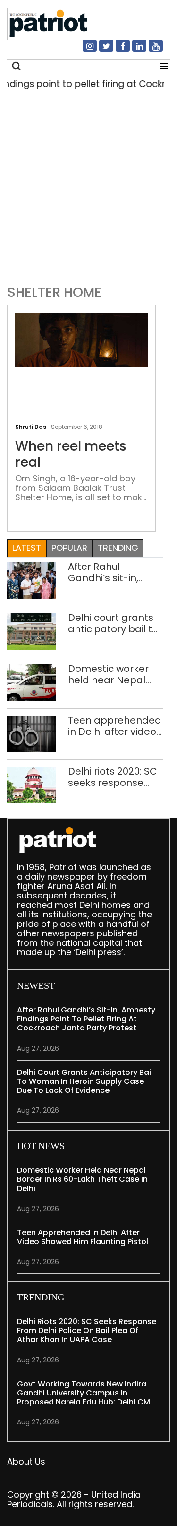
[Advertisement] (88, 190)
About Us (26, 1461)
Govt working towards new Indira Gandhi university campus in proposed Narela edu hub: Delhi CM (83, 1392)
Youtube (150, 50)
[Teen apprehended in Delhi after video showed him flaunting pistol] (31, 733)
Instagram (84, 50)
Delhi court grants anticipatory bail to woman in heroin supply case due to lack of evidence (113, 623)
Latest (26, 548)
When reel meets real (70, 454)
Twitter (100, 50)
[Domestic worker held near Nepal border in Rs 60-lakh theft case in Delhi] (31, 682)
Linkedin (133, 50)
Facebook (117, 50)
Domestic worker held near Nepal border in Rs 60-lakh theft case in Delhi (109, 674)
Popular (69, 548)
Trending (118, 548)
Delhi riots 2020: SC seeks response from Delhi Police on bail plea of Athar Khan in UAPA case (115, 777)
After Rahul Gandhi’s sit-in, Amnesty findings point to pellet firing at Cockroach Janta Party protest (114, 572)
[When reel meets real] (81, 339)
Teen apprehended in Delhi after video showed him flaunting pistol (114, 726)
